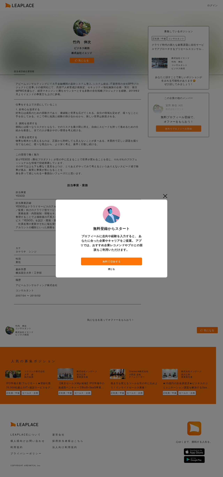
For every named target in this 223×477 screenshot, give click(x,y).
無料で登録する (111, 261)
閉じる (111, 269)
